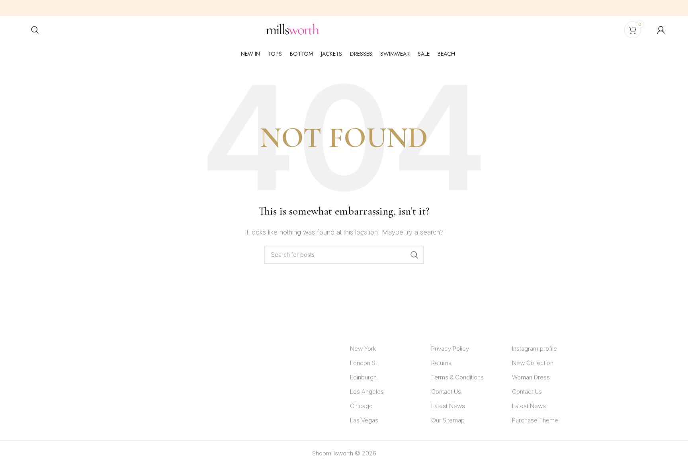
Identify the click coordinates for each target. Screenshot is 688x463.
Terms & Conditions (457, 377)
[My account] (661, 30)
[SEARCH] (414, 255)
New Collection (532, 363)
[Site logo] (292, 29)
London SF (364, 363)
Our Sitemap (448, 420)
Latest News (448, 406)
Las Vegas (364, 420)
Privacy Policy (450, 348)
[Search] (35, 30)
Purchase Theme (535, 420)
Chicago (361, 406)
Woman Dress (531, 377)
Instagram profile (534, 348)
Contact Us (446, 391)
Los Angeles (367, 391)
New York (363, 348)
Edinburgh (363, 377)
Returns (441, 363)
